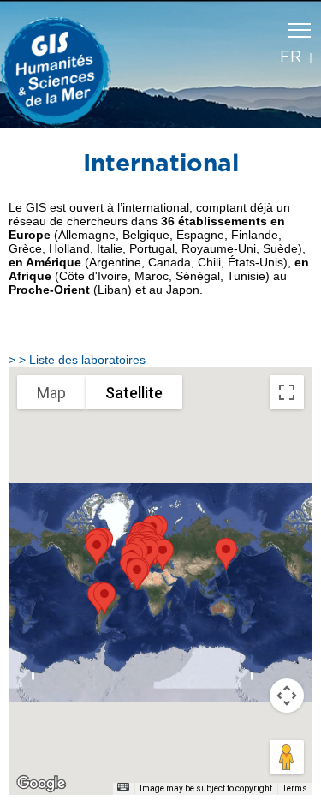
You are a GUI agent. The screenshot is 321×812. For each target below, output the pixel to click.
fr (290, 57)
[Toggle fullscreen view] (287, 392)
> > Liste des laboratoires (77, 360)
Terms (294, 788)
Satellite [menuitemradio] (134, 393)
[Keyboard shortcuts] (123, 787)
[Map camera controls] (287, 695)
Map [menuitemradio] (51, 393)
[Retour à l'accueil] (64, 68)
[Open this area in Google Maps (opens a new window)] (41, 784)
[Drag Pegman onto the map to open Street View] (287, 757)
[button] (104, 598)
